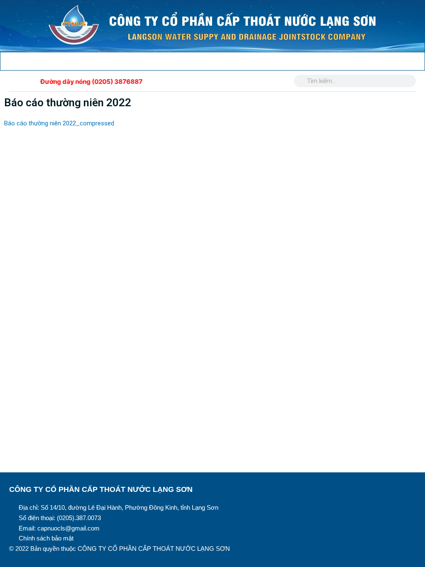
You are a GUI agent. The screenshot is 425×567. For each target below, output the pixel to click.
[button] (6, 59)
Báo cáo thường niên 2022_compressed (59, 123)
